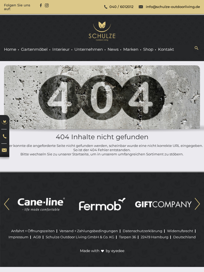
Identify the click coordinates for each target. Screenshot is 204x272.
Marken (130, 49)
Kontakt (166, 49)
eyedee (117, 250)
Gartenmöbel (34, 49)
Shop (148, 49)
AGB (37, 237)
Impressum (18, 237)
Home (10, 49)
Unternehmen (88, 49)
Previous (6, 204)
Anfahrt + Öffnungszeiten (33, 231)
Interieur (61, 49)
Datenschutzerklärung (142, 231)
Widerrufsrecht (180, 231)
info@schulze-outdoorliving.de (173, 7)
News (113, 49)
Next (197, 204)
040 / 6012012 (121, 7)
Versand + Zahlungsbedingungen (89, 231)
